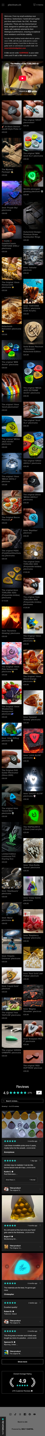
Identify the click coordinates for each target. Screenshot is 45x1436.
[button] (34, 1092)
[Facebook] (25, 1414)
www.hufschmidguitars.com (15, 48)
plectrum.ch (14, 4)
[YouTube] (34, 1414)
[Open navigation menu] (3, 5)
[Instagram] (10, 1414)
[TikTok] (15, 1414)
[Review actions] (40, 1140)
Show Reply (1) (10, 1180)
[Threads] (20, 1414)
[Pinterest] (30, 1414)
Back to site (22, 1422)
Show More (31, 1148)
